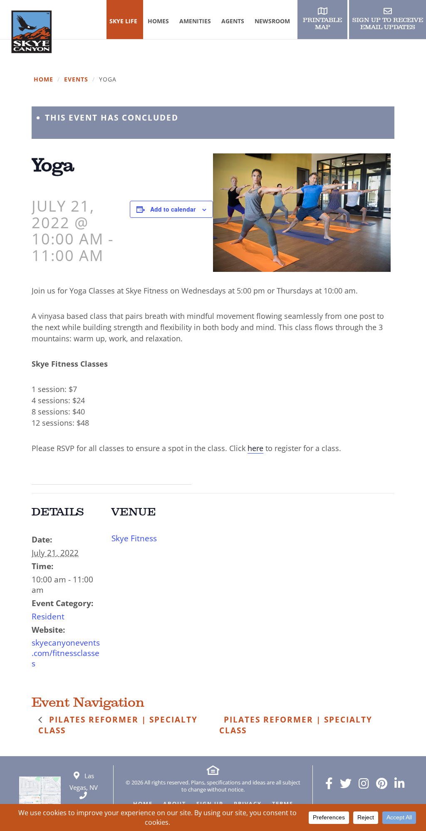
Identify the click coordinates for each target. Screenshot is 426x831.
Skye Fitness (134, 538)
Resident (48, 616)
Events (76, 79)
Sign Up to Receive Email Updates (387, 24)
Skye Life (123, 21)
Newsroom (272, 21)
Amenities (195, 21)
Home (43, 79)
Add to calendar (173, 209)
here (255, 448)
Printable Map (322, 24)
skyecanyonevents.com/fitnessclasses (66, 653)
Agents (232, 21)
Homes (158, 21)
